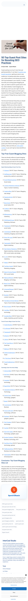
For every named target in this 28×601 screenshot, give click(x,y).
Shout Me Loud (8, 237)
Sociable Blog (7, 316)
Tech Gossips (7, 422)
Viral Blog (6, 310)
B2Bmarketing (8, 214)
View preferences (14, 596)
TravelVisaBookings (9, 362)
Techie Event (7, 395)
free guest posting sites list (8, 515)
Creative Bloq (7, 191)
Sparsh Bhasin (12, 66)
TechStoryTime (8, 443)
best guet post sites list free (9, 506)
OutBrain (6, 208)
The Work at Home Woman (11, 301)
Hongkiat (6, 380)
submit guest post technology (9, 526)
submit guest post (19, 523)
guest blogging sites (7, 518)
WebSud (6, 349)
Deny (14, 592)
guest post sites (20, 521)
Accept (14, 588)
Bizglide (6, 295)
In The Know (7, 358)
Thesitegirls (7, 226)
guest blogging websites (8, 521)
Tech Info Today (8, 431)
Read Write (7, 386)
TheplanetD (7, 332)
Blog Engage (7, 306)
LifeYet (6, 339)
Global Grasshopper (9, 352)
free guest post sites (7, 512)
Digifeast (6, 416)
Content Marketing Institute (11, 185)
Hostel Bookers (8, 325)
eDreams (6, 336)
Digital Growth (5, 532)
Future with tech (8, 410)
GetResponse (7, 174)
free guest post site (21, 509)
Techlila (6, 428)
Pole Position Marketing (10, 249)
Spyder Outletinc (8, 437)
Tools (4, 566)
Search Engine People (10, 272)
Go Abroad (7, 328)
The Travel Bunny (8, 343)
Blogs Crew (7, 283)
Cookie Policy (13, 599)
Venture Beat (7, 371)
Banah (5, 401)
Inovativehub (7, 405)
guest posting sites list (7, 523)
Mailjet (6, 262)
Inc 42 (5, 257)
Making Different (8, 278)
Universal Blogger (9, 289)
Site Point (6, 374)
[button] (26, 575)
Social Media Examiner (10, 180)
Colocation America (9, 390)
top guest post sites (7, 529)
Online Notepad (6, 568)
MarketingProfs (8, 197)
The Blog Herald (8, 266)
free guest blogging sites (8, 509)
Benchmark (7, 203)
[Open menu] (24, 5)
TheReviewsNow (8, 449)
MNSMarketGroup (9, 220)
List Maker (5, 571)
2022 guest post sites (7, 504)
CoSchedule (7, 231)
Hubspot (6, 170)
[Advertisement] (14, 23)
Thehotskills (7, 243)
